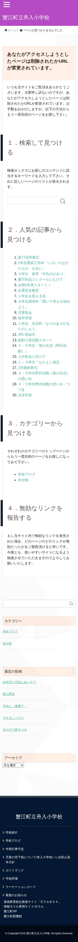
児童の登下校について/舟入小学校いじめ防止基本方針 (38, 859)
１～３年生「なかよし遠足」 (40, 362)
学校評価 (12, 878)
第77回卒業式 (28, 257)
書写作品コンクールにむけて (40, 279)
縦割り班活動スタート (35, 340)
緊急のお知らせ (16, 895)
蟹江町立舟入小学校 (26, 17)
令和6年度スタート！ (34, 285)
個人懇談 (9, 694)
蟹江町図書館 (13, 916)
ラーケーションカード (21, 887)
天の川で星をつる (15, 729)
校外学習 (25, 318)
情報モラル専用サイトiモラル (24, 906)
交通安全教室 (28, 290)
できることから (13, 718)
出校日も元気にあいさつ (19, 682)
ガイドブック (15, 870)
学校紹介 (12, 832)
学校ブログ (26, 474)
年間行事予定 (15, 849)
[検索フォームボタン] (64, 201)
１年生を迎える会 (32, 296)
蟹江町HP (10, 911)
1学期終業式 (27, 368)
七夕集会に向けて (32, 356)
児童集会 (25, 312)
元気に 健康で (15, 706)
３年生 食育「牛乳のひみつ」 (42, 274)
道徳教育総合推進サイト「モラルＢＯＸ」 (32, 901)
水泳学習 (25, 395)
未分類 (23, 480)
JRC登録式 (26, 334)
